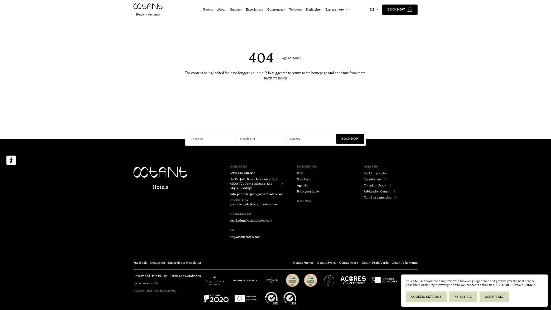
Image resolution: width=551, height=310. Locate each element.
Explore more (334, 9)
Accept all (494, 297)
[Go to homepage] (155, 9)
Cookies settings (426, 297)
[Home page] (160, 178)
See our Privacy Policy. (516, 285)
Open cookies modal (145, 283)
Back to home (275, 78)
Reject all (463, 297)
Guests (295, 139)
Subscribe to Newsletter (184, 263)
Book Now (396, 9)
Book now (350, 139)
